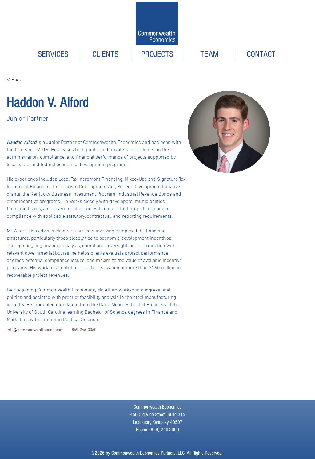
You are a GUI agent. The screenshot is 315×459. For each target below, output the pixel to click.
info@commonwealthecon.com (35, 330)
